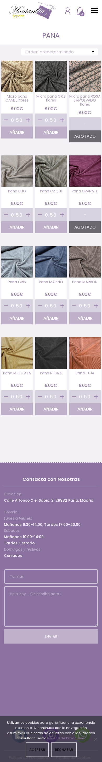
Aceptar (37, 749)
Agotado (85, 136)
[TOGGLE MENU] (94, 10)
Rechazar (64, 749)
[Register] (67, 10)
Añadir (17, 132)
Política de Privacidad (65, 738)
